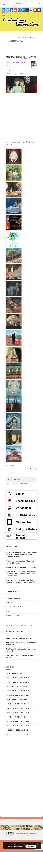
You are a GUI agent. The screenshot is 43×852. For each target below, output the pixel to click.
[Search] (39, 3)
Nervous (9, 602)
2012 (7, 734)
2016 (7, 717)
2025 (8, 678)
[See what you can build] (20, 10)
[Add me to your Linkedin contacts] (23, 10)
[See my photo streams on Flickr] (31, 10)
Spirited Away (28, 38)
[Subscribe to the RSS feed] (3, 14)
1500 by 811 (20, 63)
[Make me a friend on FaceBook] (12, 10)
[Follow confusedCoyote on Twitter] (8, 10)
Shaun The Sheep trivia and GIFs (19, 638)
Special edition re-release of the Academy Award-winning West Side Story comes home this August (21, 555)
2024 (8, 682)
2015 (7, 721)
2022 (8, 691)
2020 (8, 700)
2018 (7, 708)
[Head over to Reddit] (16, 10)
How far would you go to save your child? (21, 567)
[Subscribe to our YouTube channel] (35, 10)
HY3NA (8, 611)
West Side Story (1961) (14, 607)
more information (18, 846)
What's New (11, 546)
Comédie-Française (13, 598)
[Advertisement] (21, 116)
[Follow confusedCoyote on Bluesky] (4, 10)
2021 (7, 695)
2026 (8, 673)
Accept (31, 846)
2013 (7, 730)
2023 (8, 686)
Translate (23, 483)
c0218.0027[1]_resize (14, 74)
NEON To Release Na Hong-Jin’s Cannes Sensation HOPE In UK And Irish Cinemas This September (21, 574)
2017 (7, 713)
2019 (7, 704)
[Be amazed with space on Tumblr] (27, 10)
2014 (7, 726)
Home (18, 38)
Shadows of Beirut (12, 615)
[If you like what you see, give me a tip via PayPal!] (39, 10)
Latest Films (12, 592)
